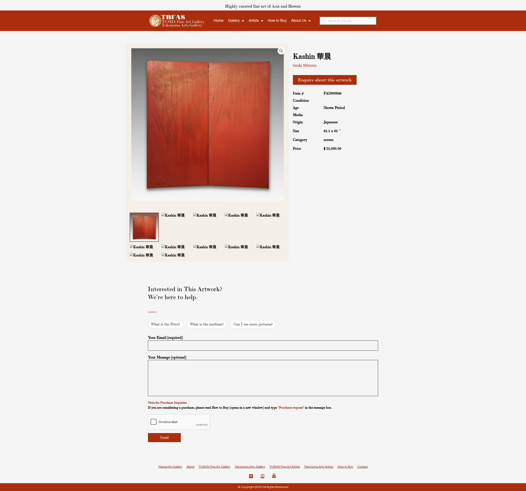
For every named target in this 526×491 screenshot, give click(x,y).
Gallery (234, 21)
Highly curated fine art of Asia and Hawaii (263, 6)
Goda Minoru (304, 65)
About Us (298, 21)
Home (219, 21)
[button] (281, 50)
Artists (254, 21)
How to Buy (277, 21)
